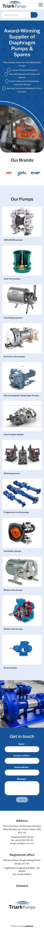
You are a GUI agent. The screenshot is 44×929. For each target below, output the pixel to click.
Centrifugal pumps (13, 318)
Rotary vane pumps (13, 629)
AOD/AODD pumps (13, 240)
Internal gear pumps (14, 434)
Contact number (22, 755)
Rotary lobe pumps (13, 590)
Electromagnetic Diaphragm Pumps (21, 395)
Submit (22, 799)
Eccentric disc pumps (14, 356)
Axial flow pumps (12, 279)
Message (22, 779)
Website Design (16, 926)
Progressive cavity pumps (16, 512)
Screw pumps (10, 668)
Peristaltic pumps (12, 551)
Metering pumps (12, 473)
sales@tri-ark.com (25, 843)
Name (22, 744)
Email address (22, 767)
